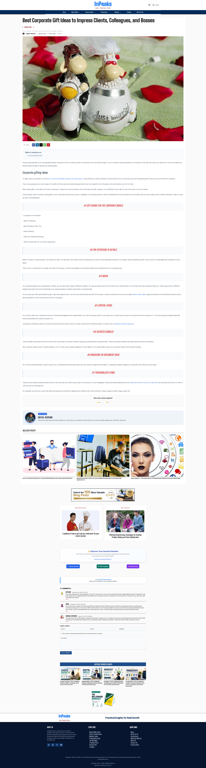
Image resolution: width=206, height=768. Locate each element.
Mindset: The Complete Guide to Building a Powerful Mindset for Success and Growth (113, 683)
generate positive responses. (124, 324)
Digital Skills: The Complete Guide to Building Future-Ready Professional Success (92, 683)
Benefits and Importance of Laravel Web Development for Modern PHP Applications (99, 479)
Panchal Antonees (71, 616)
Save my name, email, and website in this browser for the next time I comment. (82, 633)
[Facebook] (33, 144)
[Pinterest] (48, 144)
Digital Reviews (31, 33)
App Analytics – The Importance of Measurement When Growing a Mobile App (155, 478)
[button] (155, 5)
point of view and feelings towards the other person (64, 179)
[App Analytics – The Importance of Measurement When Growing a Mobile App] (157, 456)
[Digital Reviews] (24, 34)
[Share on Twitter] (204, 384)
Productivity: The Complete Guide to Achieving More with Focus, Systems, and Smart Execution (135, 684)
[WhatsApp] (44, 144)
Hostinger (109, 765)
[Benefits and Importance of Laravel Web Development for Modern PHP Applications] (103, 456)
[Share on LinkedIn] (204, 380)
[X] (41, 144)
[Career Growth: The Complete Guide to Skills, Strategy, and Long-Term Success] (70, 674)
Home (24, 31)
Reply (67, 599)
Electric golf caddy (139, 294)
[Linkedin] (37, 144)
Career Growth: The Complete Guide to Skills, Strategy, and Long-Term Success (69, 683)
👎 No (107, 402)
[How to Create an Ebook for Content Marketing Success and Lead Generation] (49, 456)
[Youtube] (61, 745)
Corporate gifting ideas (35, 155)
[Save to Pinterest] (204, 391)
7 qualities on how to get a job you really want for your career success (80, 535)
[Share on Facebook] (204, 377)
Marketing (28, 27)
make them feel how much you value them (144, 382)
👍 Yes (99, 402)
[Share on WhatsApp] (204, 387)
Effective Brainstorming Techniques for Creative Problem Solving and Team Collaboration (125, 536)
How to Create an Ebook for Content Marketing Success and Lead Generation (47, 478)
